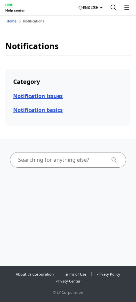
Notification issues (38, 96)
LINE (9, 4)
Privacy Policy (108, 274)
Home (12, 21)
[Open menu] (126, 7)
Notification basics (38, 110)
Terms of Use (75, 274)
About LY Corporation (35, 274)
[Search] (113, 7)
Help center (15, 10)
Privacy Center (68, 281)
